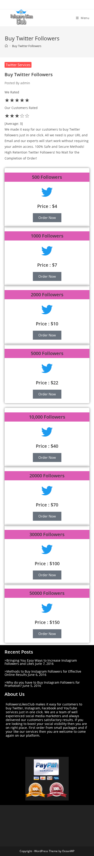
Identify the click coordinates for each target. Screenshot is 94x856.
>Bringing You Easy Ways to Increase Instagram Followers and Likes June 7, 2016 (41, 662)
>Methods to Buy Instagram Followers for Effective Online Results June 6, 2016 (43, 673)
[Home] (6, 46)
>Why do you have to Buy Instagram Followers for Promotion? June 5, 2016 (42, 684)
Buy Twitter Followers (26, 46)
